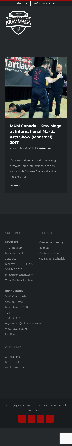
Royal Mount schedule (52, 258)
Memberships (13, 362)
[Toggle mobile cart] (59, 20)
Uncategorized (44, 147)
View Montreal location (19, 280)
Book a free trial (14, 367)
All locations (12, 356)
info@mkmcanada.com (19, 274)
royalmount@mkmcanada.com (23, 323)
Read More (15, 185)
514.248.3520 (13, 269)
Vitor (15, 147)
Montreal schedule (50, 253)
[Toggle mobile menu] (65, 20)
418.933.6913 (13, 318)
